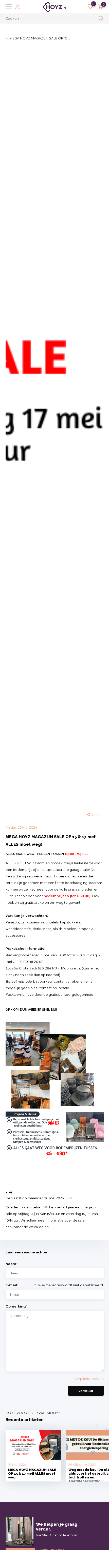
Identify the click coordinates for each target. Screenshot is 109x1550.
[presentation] (97, 1425)
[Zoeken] (101, 18)
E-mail (12, 1285)
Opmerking (16, 1306)
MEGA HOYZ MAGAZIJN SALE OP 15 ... (39, 38)
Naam (11, 1264)
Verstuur (86, 1391)
